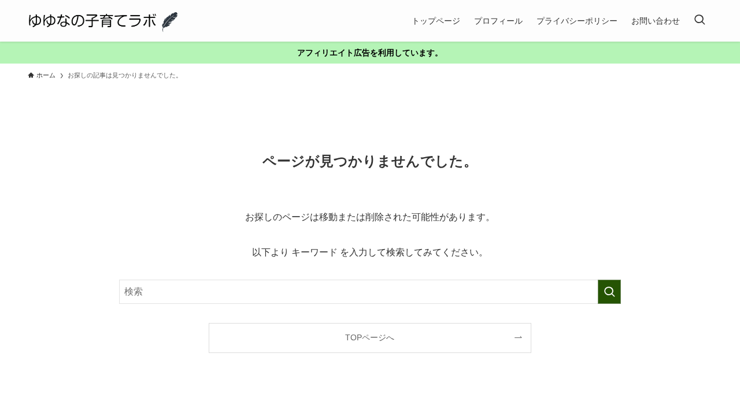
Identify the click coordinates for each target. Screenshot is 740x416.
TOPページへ (369, 337)
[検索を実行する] (609, 292)
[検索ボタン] (699, 21)
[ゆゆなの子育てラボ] (102, 20)
